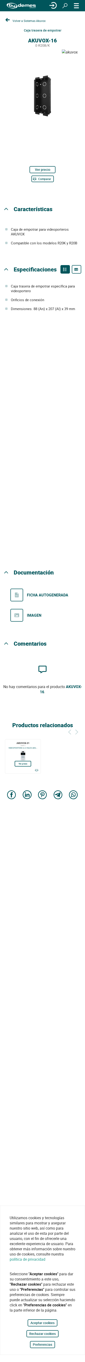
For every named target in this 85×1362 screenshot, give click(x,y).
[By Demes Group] (21, 5)
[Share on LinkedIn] (27, 795)
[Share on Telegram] (58, 795)
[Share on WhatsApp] (73, 795)
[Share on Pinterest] (42, 795)
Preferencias (42, 1344)
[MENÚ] (76, 6)
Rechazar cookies (42, 1333)
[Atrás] (69, 731)
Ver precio (42, 169)
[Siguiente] (76, 731)
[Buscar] (64, 6)
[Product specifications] (76, 269)
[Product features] (65, 269)
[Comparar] (36, 770)
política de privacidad (27, 1259)
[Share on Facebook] (11, 795)
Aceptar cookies (42, 1323)
